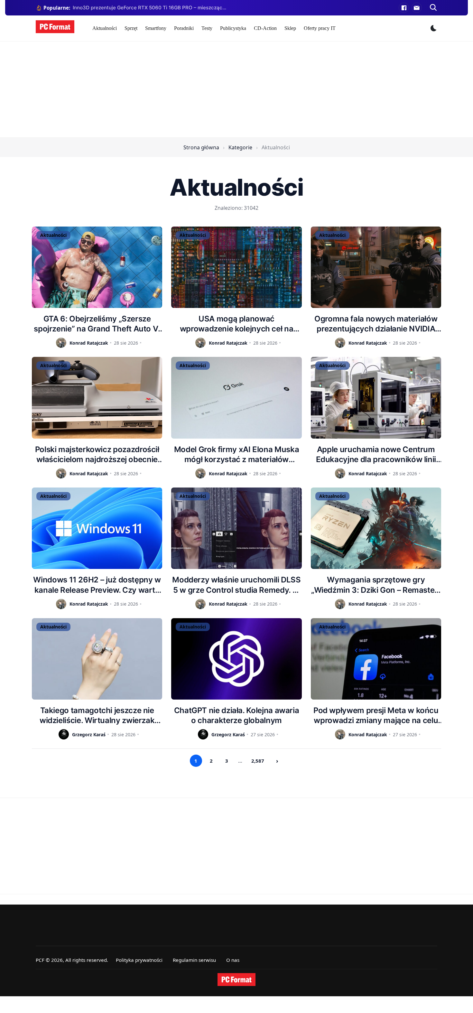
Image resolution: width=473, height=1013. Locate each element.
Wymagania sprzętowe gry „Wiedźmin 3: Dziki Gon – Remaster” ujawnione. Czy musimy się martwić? (376, 585)
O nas (232, 960)
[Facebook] (404, 8)
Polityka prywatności (139, 960)
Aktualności (104, 28)
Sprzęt (131, 28)
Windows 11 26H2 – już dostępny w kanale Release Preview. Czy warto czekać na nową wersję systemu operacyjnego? (97, 585)
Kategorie (240, 147)
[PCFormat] (236, 979)
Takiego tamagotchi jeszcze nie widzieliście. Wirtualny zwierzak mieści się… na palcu (97, 715)
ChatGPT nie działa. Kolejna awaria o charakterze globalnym (236, 715)
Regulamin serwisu (194, 960)
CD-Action (265, 28)
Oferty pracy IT (320, 28)
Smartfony (155, 28)
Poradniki (184, 28)
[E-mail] (417, 8)
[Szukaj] (433, 8)
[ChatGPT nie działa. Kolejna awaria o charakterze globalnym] (236, 659)
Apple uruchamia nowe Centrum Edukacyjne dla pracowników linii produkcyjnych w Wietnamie (376, 454)
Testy (206, 28)
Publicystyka (233, 28)
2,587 (257, 760)
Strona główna (201, 147)
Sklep (290, 28)
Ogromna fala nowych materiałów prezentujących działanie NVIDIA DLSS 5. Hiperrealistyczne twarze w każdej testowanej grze (376, 324)
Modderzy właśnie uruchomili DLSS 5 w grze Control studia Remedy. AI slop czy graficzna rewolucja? (236, 585)
